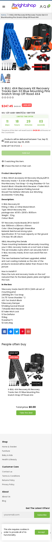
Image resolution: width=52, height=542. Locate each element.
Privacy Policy (8, 484)
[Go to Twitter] (16, 331)
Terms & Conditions (11, 476)
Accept (41, 532)
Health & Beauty (9, 459)
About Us (6, 496)
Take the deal (26, 412)
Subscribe (42, 515)
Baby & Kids (7, 455)
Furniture (6, 451)
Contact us (7, 471)
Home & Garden (9, 446)
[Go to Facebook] (4, 331)
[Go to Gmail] (28, 331)
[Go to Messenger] (10, 331)
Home (3, 15)
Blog (4, 501)
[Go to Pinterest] (22, 331)
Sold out (26, 153)
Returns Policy (8, 480)
